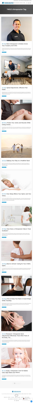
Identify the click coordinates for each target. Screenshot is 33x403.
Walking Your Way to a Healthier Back (18, 160)
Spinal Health (8, 90)
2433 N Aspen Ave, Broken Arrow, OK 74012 (25, 0)
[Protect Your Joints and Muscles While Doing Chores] (16, 110)
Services (16, 396)
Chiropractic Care (10, 125)
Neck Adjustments (10, 338)
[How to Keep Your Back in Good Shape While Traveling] (16, 286)
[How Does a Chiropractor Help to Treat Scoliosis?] (16, 216)
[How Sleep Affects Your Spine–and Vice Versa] (16, 181)
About (18, 395)
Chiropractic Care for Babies (11, 373)
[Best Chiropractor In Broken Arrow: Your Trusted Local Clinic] (16, 29)
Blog (7, 125)
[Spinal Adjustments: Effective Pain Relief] (16, 70)
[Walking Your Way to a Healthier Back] (16, 146)
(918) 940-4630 (16, 0)
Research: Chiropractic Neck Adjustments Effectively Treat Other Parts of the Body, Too (15, 335)
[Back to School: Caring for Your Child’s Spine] (16, 251)
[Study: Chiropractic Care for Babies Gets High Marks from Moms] (16, 358)
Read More (4, 237)
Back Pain (8, 301)
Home (15, 395)
